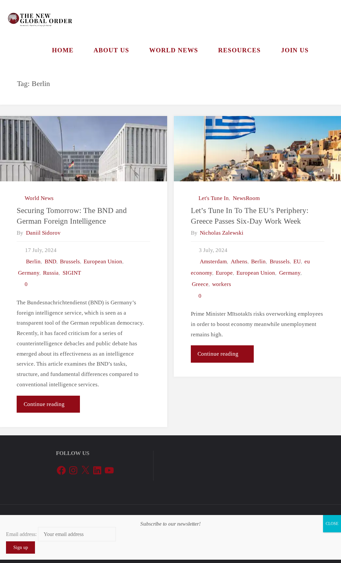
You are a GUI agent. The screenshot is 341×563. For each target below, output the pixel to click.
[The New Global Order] (40, 16)
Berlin (33, 261)
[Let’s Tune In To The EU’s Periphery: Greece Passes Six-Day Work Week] (257, 148)
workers (221, 284)
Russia (51, 273)
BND (50, 261)
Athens (239, 261)
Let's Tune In (213, 198)
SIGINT (72, 273)
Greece (200, 284)
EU (297, 261)
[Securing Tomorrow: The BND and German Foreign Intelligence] (83, 148)
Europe (224, 273)
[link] (326, 50)
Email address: (22, 534)
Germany (28, 273)
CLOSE (332, 523)
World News (39, 198)
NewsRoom (246, 198)
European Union (103, 261)
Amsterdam (213, 261)
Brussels (70, 261)
